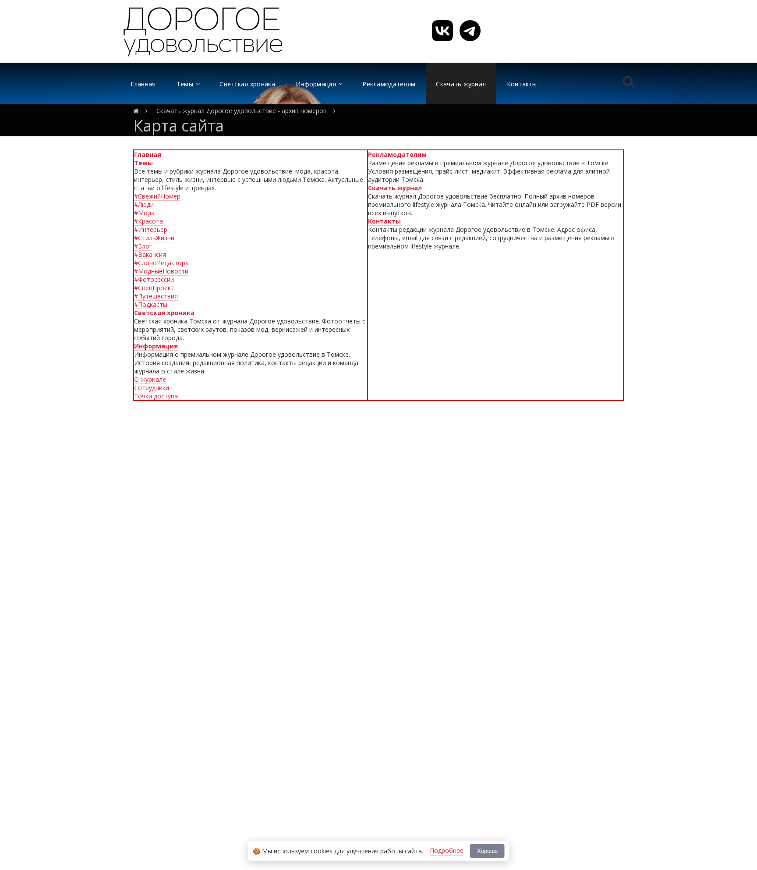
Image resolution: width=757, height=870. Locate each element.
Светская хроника (164, 313)
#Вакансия (150, 254)
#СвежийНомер (157, 196)
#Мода (144, 213)
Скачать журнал (395, 188)
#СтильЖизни (154, 238)
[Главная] (136, 111)
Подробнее (446, 850)
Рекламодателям (397, 154)
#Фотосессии (154, 279)
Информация (156, 346)
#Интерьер (150, 229)
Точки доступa (156, 396)
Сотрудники (151, 388)
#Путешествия (156, 296)
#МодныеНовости (161, 271)
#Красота (148, 221)
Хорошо (487, 851)
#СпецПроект (154, 288)
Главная (147, 154)
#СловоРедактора (161, 263)
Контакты (384, 221)
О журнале (150, 379)
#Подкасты (150, 304)
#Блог (143, 246)
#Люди (144, 204)
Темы (143, 163)
